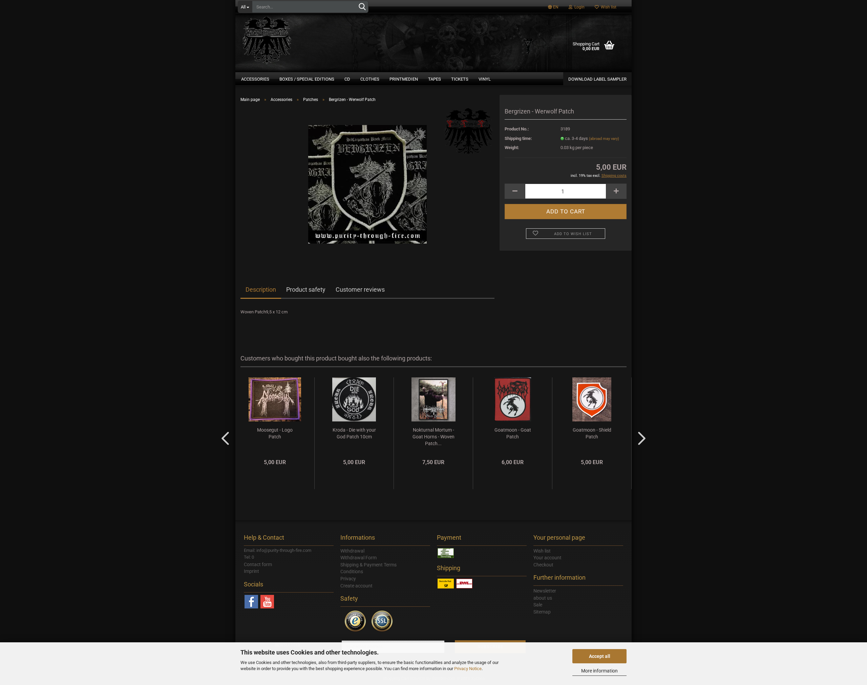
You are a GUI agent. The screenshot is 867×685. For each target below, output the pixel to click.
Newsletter (544, 591)
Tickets (459, 79)
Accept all (599, 656)
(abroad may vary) (604, 139)
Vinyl (485, 79)
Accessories (255, 79)
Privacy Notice (468, 668)
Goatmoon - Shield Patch (592, 433)
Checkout (543, 564)
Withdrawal (352, 551)
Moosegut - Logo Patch (275, 433)
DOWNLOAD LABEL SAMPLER (597, 79)
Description (261, 289)
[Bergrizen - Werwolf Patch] (367, 183)
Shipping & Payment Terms (368, 564)
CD (347, 79)
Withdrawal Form (358, 557)
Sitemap (542, 612)
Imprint (251, 571)
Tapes (434, 79)
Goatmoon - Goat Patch (512, 433)
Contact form (258, 564)
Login (578, 7)
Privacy (348, 578)
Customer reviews (360, 289)
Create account (356, 585)
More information (599, 670)
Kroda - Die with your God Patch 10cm (354, 433)
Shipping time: (518, 138)
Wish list (607, 7)
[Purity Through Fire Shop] (293, 37)
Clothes (369, 79)
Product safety (305, 289)
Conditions (351, 571)
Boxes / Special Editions (306, 79)
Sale (537, 604)
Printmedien (403, 79)
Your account (547, 557)
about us (542, 598)
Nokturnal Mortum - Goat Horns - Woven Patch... (433, 436)
